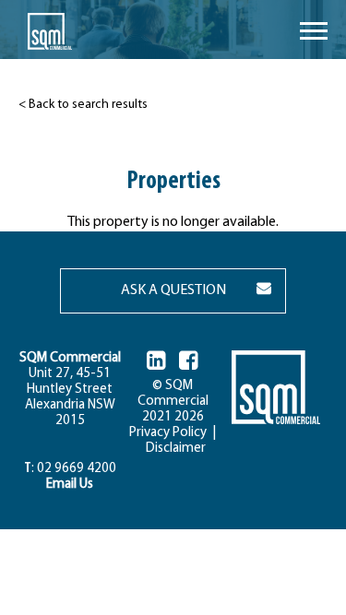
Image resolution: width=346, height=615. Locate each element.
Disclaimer (173, 448)
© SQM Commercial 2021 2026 (173, 401)
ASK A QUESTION (173, 290)
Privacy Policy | (172, 433)
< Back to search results (83, 105)
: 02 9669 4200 (70, 469)
